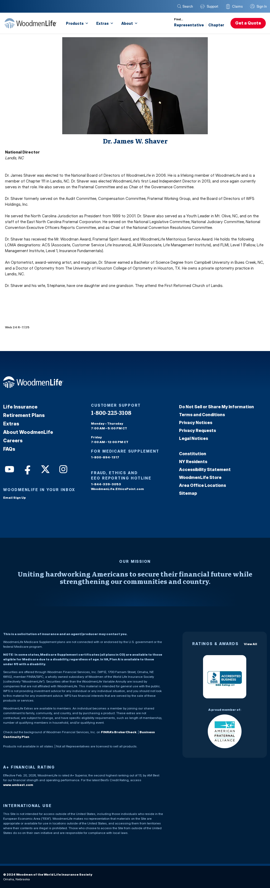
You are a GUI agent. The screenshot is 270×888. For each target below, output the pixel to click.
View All (250, 644)
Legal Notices (193, 438)
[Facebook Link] (27, 468)
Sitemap (188, 493)
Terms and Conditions (202, 414)
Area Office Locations (202, 485)
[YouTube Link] (9, 468)
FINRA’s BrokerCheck (118, 732)
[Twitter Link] (45, 468)
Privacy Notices (195, 422)
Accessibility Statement (205, 469)
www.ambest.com (18, 785)
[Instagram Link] (63, 468)
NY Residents (193, 461)
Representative (189, 25)
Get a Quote (248, 23)
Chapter (216, 25)
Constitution (192, 453)
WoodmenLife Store (200, 477)
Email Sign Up (14, 498)
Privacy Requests (197, 430)
